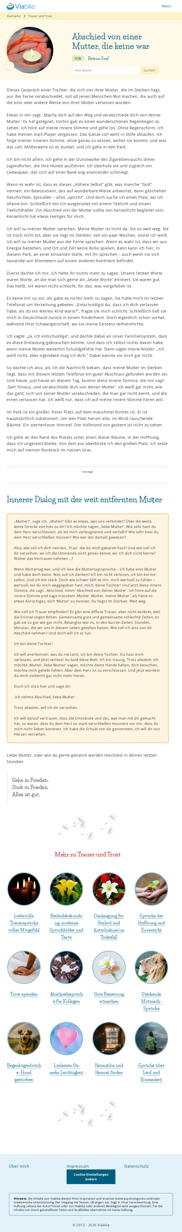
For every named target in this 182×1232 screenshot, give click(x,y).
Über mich (19, 1166)
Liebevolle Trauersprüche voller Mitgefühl (24, 923)
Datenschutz (136, 1166)
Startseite (13, 16)
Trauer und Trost (40, 16)
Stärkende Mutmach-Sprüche (151, 1001)
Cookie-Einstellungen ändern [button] (91, 1176)
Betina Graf (98, 58)
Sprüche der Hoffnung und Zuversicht (151, 923)
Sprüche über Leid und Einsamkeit (151, 1072)
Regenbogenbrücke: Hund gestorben (24, 1072)
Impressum (78, 1166)
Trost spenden (24, 994)
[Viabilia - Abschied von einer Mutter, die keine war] (20, 6)
